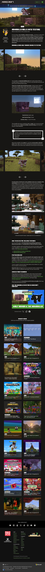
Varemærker (12, 568)
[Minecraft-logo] (8, 2)
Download (22, 544)
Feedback (22, 541)
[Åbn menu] (42, 2)
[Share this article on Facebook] (29, 311)
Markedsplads (23, 533)
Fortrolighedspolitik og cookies (7, 566)
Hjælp (22, 540)
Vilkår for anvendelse (6, 568)
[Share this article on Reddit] (26, 311)
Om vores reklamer (18, 568)
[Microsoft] (38, 564)
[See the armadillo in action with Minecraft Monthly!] (28, 299)
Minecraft (14, 533)
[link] (10, 525)
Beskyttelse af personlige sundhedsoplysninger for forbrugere (22, 566)
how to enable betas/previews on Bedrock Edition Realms (29, 262)
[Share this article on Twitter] (23, 311)
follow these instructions (22, 249)
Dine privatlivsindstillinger (9, 569)
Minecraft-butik (23, 534)
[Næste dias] (25, 76)
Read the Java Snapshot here (19, 252)
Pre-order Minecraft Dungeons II (26, 6)
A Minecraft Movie (16, 553)
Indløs (22, 550)
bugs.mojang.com (16, 279)
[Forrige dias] (20, 76)
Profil (22, 548)
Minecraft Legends (16, 539)
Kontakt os (22, 545)
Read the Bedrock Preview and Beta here (22, 251)
